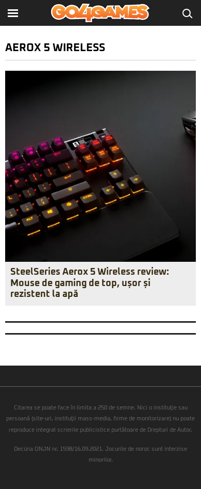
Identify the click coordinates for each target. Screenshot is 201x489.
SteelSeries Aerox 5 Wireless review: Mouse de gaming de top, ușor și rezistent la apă (89, 283)
